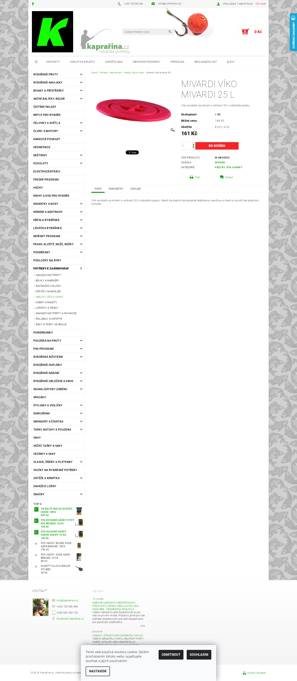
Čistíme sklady (44, 106)
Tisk (197, 177)
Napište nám (114, 61)
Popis (98, 188)
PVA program (43, 348)
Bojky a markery (47, 280)
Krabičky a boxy (45, 203)
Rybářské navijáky (47, 82)
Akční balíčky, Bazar (49, 98)
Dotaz (229, 177)
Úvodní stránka (36, 62)
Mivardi (220, 162)
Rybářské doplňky (47, 364)
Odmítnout (171, 655)
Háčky (38, 187)
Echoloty (40, 163)
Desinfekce (41, 147)
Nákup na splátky (82, 61)
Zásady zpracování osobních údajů (117, 635)
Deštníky (40, 155)
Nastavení (97, 671)
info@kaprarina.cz (67, 600)
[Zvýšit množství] (193, 144)
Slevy (231, 61)
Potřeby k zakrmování (50, 268)
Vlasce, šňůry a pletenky (53, 462)
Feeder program (46, 179)
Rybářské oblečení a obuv (53, 381)
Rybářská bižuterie (48, 356)
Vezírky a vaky (44, 453)
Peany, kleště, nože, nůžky (53, 244)
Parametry (116, 188)
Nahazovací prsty (48, 275)
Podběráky (41, 252)
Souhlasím (199, 655)
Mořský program (46, 236)
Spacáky (39, 397)
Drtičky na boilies (48, 291)
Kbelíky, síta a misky (50, 296)
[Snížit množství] (193, 148)
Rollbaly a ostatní (49, 318)
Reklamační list (205, 61)
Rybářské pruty (45, 74)
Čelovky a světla (46, 123)
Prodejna (177, 61)
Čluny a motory (45, 131)
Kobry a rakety (46, 302)
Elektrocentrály (47, 171)
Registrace (246, 4)
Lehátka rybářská (47, 228)
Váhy (37, 437)
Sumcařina (41, 413)
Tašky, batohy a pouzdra (52, 429)
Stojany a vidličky (48, 405)
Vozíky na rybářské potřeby (55, 470)
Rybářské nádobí (46, 373)
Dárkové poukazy (46, 139)
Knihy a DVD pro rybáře (51, 195)
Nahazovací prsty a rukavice (56, 313)
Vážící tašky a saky (47, 445)
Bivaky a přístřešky (48, 90)
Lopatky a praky (47, 307)
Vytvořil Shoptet (256, 672)
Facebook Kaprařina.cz (70, 618)
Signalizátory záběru (50, 389)
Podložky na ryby (47, 260)
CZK (258, 3)
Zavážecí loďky (44, 486)
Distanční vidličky (48, 285)
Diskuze (136, 188)
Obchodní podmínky (146, 61)
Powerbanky (43, 332)
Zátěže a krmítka (46, 478)
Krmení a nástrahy (48, 211)
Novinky (98, 591)
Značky (39, 494)
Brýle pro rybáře (47, 114)
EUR (263, 4)
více (142, 625)
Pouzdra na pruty (47, 340)
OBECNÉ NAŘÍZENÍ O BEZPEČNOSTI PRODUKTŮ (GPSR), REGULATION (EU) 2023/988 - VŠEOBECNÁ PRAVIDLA (115, 606)
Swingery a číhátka (48, 421)
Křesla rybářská (46, 220)
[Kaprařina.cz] (52, 31)
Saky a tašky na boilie (51, 324)
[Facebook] (33, 3)
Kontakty (53, 61)
